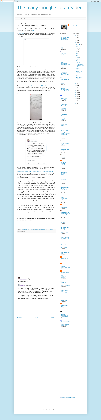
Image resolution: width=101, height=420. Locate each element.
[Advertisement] (66, 354)
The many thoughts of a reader (49, 7)
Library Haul (78, 62)
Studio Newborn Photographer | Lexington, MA (64, 108)
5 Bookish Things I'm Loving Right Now (80, 65)
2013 (76, 94)
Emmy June (63, 299)
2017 (76, 87)
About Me (23, 18)
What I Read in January (79, 78)
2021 (76, 40)
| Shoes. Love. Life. (65, 237)
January (78, 81)
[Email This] (18, 231)
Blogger (56, 409)
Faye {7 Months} (64, 300)
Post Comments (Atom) (28, 320)
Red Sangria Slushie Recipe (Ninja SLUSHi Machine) (65, 90)
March (77, 57)
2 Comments (51, 229)
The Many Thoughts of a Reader (76, 25)
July (77, 49)
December (78, 44)
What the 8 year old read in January (79, 72)
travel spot (63, 53)
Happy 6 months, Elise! (65, 267)
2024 (76, 35)
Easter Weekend (64, 307)
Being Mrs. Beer (64, 156)
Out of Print (21, 33)
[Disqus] (36, 255)
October (78, 46)
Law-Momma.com (65, 149)
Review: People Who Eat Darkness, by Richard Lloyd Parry (65, 166)
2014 (76, 92)
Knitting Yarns (64, 124)
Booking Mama (64, 206)
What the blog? (64, 244)
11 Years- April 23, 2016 (65, 285)
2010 (76, 100)
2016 (76, 89)
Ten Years (63, 222)
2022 (76, 39)
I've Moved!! (63, 125)
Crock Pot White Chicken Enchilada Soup (64, 39)
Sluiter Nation (64, 172)
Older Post (53, 317)
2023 (76, 37)
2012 (76, 96)
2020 (76, 42)
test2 (62, 48)
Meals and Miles (64, 221)
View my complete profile (73, 27)
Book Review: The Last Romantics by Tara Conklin (65, 214)
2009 (76, 102)
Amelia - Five (63, 259)
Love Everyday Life (65, 252)
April (77, 55)
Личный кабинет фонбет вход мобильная (64, 199)
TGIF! (77, 60)
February (78, 59)
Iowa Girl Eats (64, 72)
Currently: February (78, 69)
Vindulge (63, 88)
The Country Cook (65, 37)
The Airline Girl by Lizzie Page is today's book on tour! (65, 118)
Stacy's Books (64, 97)
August (77, 48)
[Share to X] (21, 231)
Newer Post (19, 317)
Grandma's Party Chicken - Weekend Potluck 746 (64, 82)
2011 (76, 98)
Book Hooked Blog (65, 212)
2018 (76, 85)
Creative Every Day (65, 142)
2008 (76, 103)
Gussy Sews (63, 179)
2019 (76, 83)
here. (33, 30)
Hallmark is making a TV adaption (39, 86)
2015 (76, 90)
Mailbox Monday (64, 207)
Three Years (63, 157)
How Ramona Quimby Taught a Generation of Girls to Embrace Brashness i (35, 171)
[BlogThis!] (20, 231)
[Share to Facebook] (23, 231)
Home (17, 18)
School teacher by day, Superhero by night (65, 274)
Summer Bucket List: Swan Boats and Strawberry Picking (65, 231)
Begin (62, 253)
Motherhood (63, 150)
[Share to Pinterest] (24, 231)
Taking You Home (64, 258)
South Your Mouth (65, 79)
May (77, 53)
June (77, 51)
